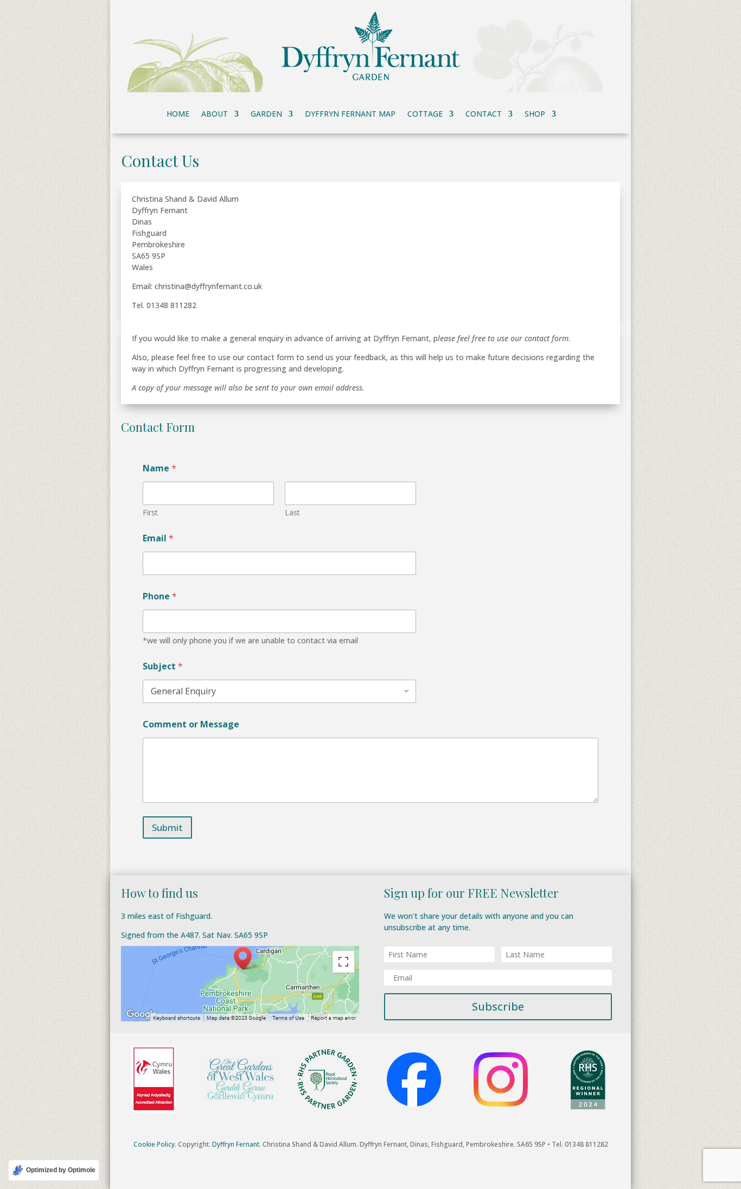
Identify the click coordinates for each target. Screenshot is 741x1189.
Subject (163, 666)
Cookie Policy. (154, 1144)
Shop (535, 114)
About (214, 114)
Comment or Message (191, 724)
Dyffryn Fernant (235, 1144)
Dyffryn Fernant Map (350, 114)
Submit (167, 827)
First (150, 512)
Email (158, 538)
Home (178, 114)
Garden (266, 114)
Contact (483, 114)
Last (292, 512)
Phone (160, 596)
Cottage (425, 114)
